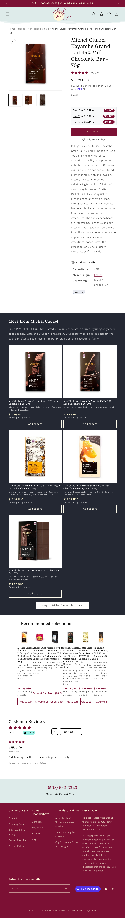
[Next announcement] (118, 3)
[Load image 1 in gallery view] (15, 100)
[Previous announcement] (6, 3)
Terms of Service (18, 840)
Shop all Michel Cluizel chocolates (62, 605)
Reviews (36, 833)
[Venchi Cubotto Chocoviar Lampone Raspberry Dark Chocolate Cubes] (40, 637)
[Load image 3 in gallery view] (42, 100)
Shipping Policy (17, 824)
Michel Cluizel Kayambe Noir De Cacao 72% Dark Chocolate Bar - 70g (87, 402)
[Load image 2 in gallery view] (28, 100)
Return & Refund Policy (17, 832)
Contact (13, 818)
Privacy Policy (16, 845)
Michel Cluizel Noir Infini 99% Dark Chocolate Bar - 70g (34, 571)
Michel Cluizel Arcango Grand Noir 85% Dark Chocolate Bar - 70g (33, 402)
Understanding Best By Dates (65, 834)
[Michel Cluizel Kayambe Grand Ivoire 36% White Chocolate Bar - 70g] (86, 637)
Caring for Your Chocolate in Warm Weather (65, 822)
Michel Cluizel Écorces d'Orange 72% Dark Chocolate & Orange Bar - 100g (86, 487)
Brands (21, 28)
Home (12, 28)
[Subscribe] (66, 888)
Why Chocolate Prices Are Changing (66, 844)
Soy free (79, 291)
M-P (30, 28)
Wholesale (37, 827)
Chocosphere (42, 910)
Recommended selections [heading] (46, 623)
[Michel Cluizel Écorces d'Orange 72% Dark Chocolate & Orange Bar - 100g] (24, 637)
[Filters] (54, 731)
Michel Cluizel (41, 28)
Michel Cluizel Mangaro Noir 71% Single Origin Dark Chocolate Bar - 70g (34, 487)
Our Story (37, 821)
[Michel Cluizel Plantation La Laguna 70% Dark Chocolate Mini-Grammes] (55, 637)
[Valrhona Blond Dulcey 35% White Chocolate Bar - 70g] (101, 637)
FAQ (34, 839)
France (98, 275)
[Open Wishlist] (109, 14)
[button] (7, 14)
